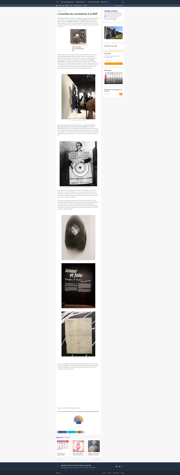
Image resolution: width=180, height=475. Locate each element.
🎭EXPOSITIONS (78, 5)
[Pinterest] (79, 432)
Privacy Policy (116, 473)
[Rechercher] (123, 2)
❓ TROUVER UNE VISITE (93, 2)
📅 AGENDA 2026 (60, 5)
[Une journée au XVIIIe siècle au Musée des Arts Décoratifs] (78, 446)
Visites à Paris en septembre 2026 (61, 454)
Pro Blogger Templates (66, 473)
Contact (122, 473)
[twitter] (120, 466)
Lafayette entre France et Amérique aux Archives (94, 454)
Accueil (58, 11)
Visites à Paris (110, 11)
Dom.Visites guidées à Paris (67, 2)
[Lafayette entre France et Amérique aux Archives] (94, 446)
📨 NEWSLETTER (80, 2)
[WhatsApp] (77, 432)
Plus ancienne (97, 459)
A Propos (109, 473)
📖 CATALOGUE (69, 5)
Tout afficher (67, 437)
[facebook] (117, 466)
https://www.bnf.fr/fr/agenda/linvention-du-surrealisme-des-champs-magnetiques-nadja (78, 411)
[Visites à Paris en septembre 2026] (63, 446)
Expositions (64, 11)
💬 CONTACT (104, 2)
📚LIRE (85, 5)
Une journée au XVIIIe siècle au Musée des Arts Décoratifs (78, 454)
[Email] (82, 432)
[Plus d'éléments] (85, 432)
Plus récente (59, 459)
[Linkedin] (123, 466)
